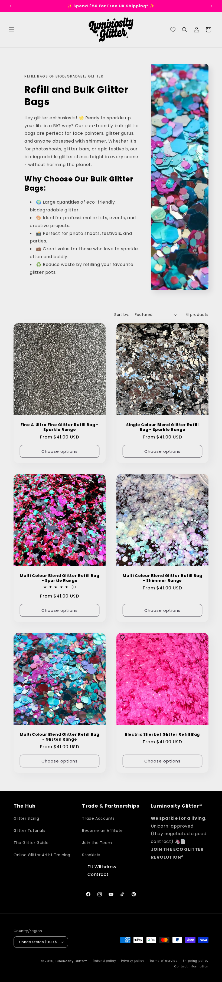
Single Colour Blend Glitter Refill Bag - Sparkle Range (162, 427)
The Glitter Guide (31, 842)
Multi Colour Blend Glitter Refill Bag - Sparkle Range (59, 578)
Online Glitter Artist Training (42, 855)
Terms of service (163, 961)
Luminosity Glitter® (71, 961)
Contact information (191, 966)
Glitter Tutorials (29, 830)
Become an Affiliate (102, 830)
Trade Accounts (98, 818)
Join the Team (97, 842)
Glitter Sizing (26, 818)
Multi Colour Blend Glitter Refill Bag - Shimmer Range (162, 578)
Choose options (59, 451)
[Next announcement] (211, 6)
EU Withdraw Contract (101, 871)
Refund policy (104, 961)
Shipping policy (196, 961)
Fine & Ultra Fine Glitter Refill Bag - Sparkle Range (60, 427)
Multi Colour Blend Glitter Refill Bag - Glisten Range (59, 737)
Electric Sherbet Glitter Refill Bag (162, 734)
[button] (11, 30)
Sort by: (121, 314)
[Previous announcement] (11, 6)
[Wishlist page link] (172, 29)
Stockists (91, 855)
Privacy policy (132, 961)
